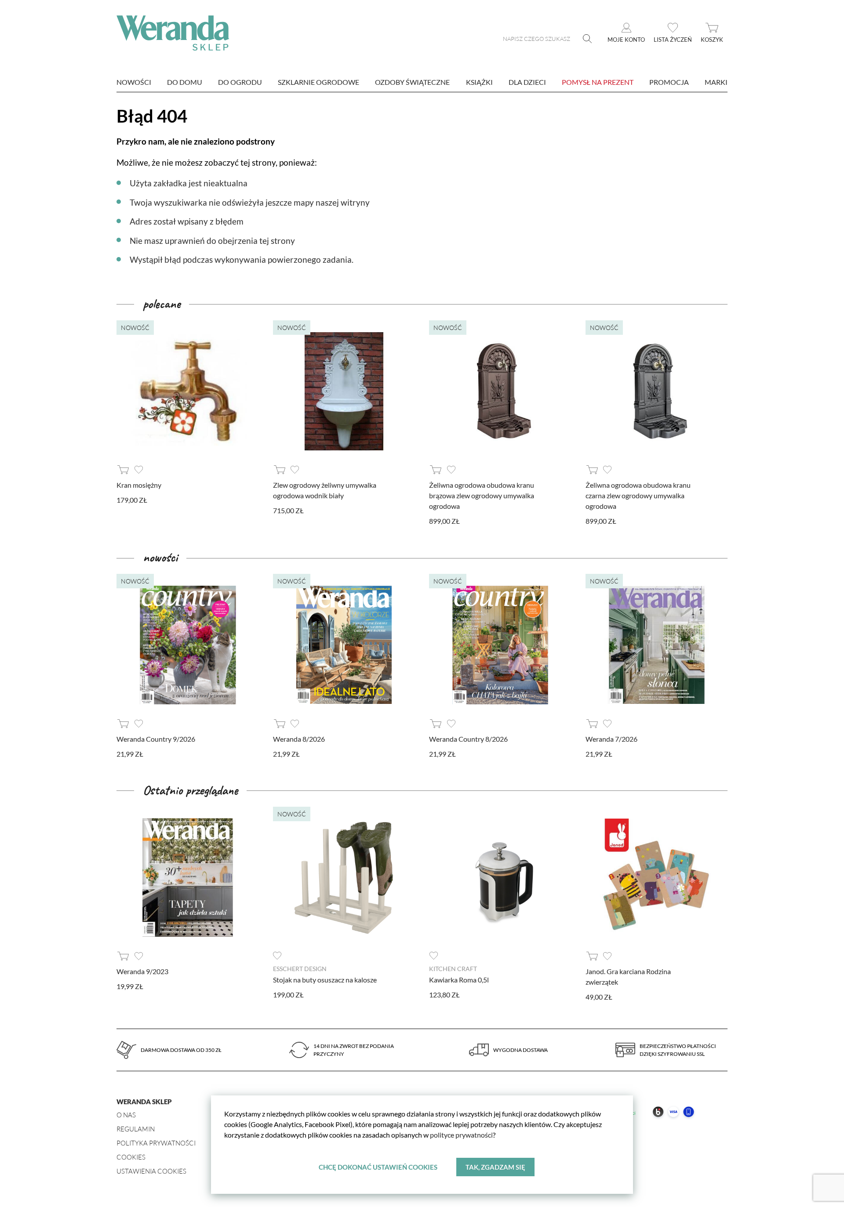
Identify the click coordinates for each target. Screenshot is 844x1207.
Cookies (131, 1157)
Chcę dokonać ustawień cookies (378, 1167)
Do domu (184, 82)
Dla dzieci (527, 82)
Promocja (669, 82)
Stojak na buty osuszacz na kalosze (325, 979)
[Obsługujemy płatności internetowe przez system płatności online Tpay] (641, 1122)
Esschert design (300, 968)
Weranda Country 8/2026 (468, 739)
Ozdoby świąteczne (412, 82)
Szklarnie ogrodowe (318, 82)
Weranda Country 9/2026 (155, 739)
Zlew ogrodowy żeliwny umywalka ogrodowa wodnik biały (324, 490)
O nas (126, 1115)
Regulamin (135, 1129)
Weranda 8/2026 (299, 739)
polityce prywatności (461, 1135)
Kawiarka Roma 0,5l (459, 979)
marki (716, 82)
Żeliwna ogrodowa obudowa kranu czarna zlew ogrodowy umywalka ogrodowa (638, 495)
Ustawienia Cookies (151, 1171)
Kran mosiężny (138, 485)
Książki (479, 82)
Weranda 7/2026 (611, 739)
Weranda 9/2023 (142, 971)
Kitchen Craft (453, 968)
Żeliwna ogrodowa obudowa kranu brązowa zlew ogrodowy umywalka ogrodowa (481, 495)
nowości (133, 82)
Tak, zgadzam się (495, 1167)
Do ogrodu (240, 82)
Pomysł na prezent (597, 82)
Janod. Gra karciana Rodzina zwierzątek (628, 976)
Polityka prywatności (156, 1143)
